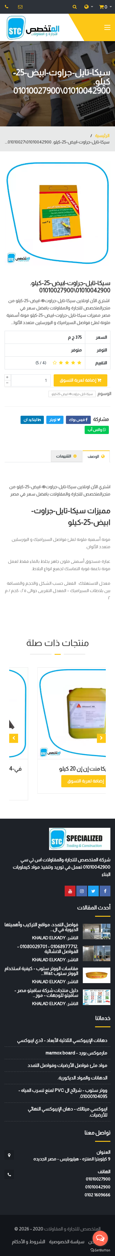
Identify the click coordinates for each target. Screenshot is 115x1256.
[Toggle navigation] (107, 28)
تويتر (53, 420)
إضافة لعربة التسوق (78, 380)
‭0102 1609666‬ (97, 1194)
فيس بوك (77, 420)
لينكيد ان (31, 420)
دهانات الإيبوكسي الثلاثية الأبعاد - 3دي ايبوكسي (62, 1040)
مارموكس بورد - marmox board (76, 1052)
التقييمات (64, 456)
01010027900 (98, 1179)
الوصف (94, 456)
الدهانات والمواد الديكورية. (82, 1077)
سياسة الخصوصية (66, 1241)
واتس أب (95, 430)
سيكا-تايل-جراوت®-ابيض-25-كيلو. (72, 394)
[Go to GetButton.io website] (100, 1250)
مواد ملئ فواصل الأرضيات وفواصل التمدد (67, 1065)
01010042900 (97, 1186)
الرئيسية (101, 135)
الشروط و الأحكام (28, 1241)
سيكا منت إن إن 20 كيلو (67, 769)
